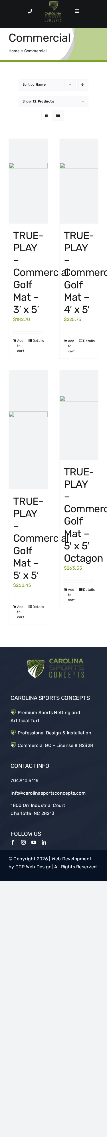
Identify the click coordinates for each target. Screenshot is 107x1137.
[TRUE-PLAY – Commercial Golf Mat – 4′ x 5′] (79, 181)
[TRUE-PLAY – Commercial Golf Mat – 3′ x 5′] (28, 181)
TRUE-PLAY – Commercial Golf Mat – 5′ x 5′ (41, 538)
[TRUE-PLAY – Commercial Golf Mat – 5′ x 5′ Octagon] (79, 415)
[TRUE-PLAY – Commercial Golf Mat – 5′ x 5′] (28, 429)
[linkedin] (44, 842)
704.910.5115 (25, 780)
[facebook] (13, 842)
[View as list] (58, 115)
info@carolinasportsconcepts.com (48, 793)
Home (14, 51)
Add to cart (20, 346)
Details (38, 341)
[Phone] (30, 11)
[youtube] (33, 842)
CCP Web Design (33, 866)
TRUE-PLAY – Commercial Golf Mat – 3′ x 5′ (41, 272)
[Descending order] (82, 85)
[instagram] (23, 842)
